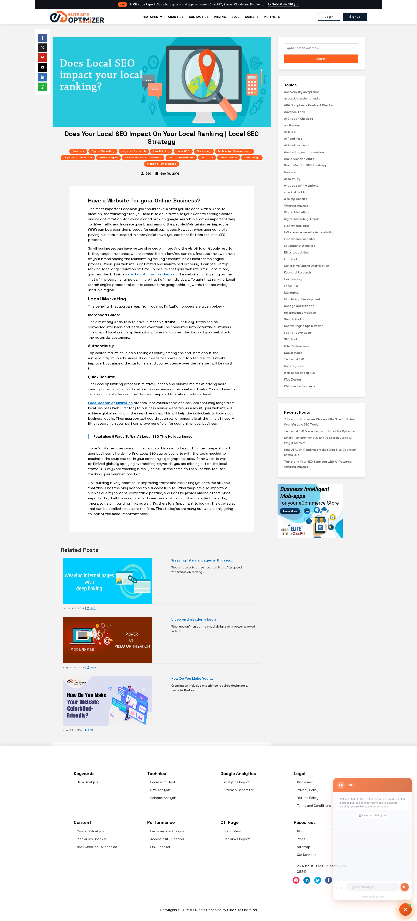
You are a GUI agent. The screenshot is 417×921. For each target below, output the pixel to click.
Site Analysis (160, 790)
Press (301, 839)
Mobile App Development (234, 151)
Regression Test (162, 782)
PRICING (220, 17)
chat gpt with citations (301, 185)
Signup (355, 17)
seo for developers (181, 157)
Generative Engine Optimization (306, 266)
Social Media (228, 157)
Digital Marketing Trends (301, 219)
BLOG (236, 17)
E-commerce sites (296, 226)
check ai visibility (296, 192)
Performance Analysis (167, 831)
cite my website (295, 199)
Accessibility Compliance (301, 92)
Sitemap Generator (238, 790)
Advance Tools (295, 112)
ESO (148, 174)
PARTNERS (272, 17)
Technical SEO (294, 359)
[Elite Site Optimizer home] (77, 16)
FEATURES (150, 17)
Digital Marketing (103, 151)
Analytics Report (236, 782)
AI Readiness (293, 139)
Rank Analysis (87, 782)
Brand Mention (235, 831)
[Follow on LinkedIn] (306, 880)
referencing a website (300, 313)
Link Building (161, 151)
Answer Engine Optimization (304, 152)
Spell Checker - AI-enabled (97, 847)
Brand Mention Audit (299, 159)
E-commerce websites (300, 239)
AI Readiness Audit (297, 145)
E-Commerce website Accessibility (308, 232)
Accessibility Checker (167, 839)
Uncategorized (294, 366)
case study (292, 179)
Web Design (251, 157)
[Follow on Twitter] (317, 880)
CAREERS (251, 17)
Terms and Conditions (314, 805)
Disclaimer (305, 782)
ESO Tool (290, 259)
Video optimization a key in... (196, 619)
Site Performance (296, 346)
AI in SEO (290, 132)
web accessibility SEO (299, 373)
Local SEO (183, 151)
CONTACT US (198, 17)
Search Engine (108, 157)
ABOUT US (176, 17)
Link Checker (160, 847)
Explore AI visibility (283, 4)
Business (78, 151)
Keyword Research (134, 151)
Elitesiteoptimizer (296, 252)
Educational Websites (299, 246)
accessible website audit (302, 98)
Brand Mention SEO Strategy (305, 165)
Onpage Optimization (78, 157)
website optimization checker (150, 274)
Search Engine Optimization (143, 157)
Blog (300, 831)
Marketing (203, 151)
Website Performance (161, 164)
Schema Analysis (163, 798)
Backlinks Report (236, 839)
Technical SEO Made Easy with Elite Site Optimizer (320, 431)
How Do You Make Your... (192, 678)
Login (329, 17)
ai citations (292, 125)
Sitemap (303, 847)
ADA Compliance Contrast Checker (309, 105)
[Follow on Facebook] (328, 880)
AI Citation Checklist (298, 119)
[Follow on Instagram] (296, 880)
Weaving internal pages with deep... (202, 560)
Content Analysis (296, 205)
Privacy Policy (308, 790)
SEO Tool (207, 157)
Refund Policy (308, 798)
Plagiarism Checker (91, 839)
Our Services (306, 855)
